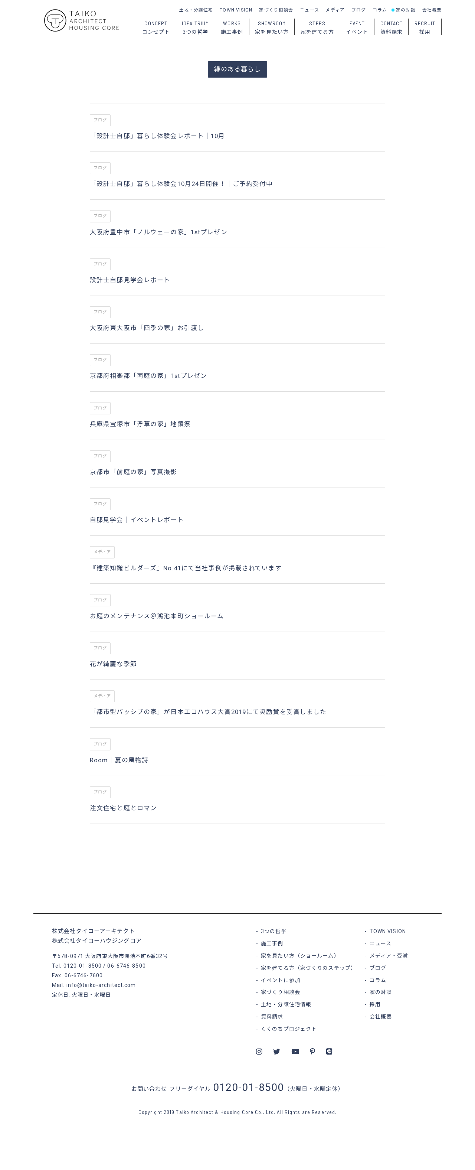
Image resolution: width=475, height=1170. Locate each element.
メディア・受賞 (389, 956)
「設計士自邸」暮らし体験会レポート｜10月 (157, 136)
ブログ (358, 10)
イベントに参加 (280, 980)
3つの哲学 (274, 931)
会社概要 (432, 10)
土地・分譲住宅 (196, 10)
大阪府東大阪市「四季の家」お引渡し (147, 328)
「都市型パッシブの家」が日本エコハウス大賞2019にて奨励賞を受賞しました (208, 712)
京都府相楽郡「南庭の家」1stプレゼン (148, 375)
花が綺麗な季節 (113, 664)
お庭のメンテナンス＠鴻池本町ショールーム (157, 616)
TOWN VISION (236, 10)
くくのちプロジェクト (289, 1029)
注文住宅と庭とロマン (123, 808)
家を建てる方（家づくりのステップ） (308, 968)
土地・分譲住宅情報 (286, 1004)
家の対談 (405, 10)
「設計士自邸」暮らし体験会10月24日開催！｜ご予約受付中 (181, 184)
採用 (375, 1004)
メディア (334, 10)
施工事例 (272, 943)
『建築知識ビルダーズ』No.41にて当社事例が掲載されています (186, 568)
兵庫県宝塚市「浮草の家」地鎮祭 (140, 424)
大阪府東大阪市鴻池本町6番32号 (126, 956)
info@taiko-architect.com (101, 985)
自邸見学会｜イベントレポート (137, 520)
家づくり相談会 (276, 10)
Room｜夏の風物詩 (119, 760)
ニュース (309, 10)
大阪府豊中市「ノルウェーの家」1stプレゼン (158, 232)
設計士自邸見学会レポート (130, 280)
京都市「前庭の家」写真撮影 (133, 472)
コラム (380, 10)
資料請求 (272, 1017)
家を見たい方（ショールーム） (300, 956)
